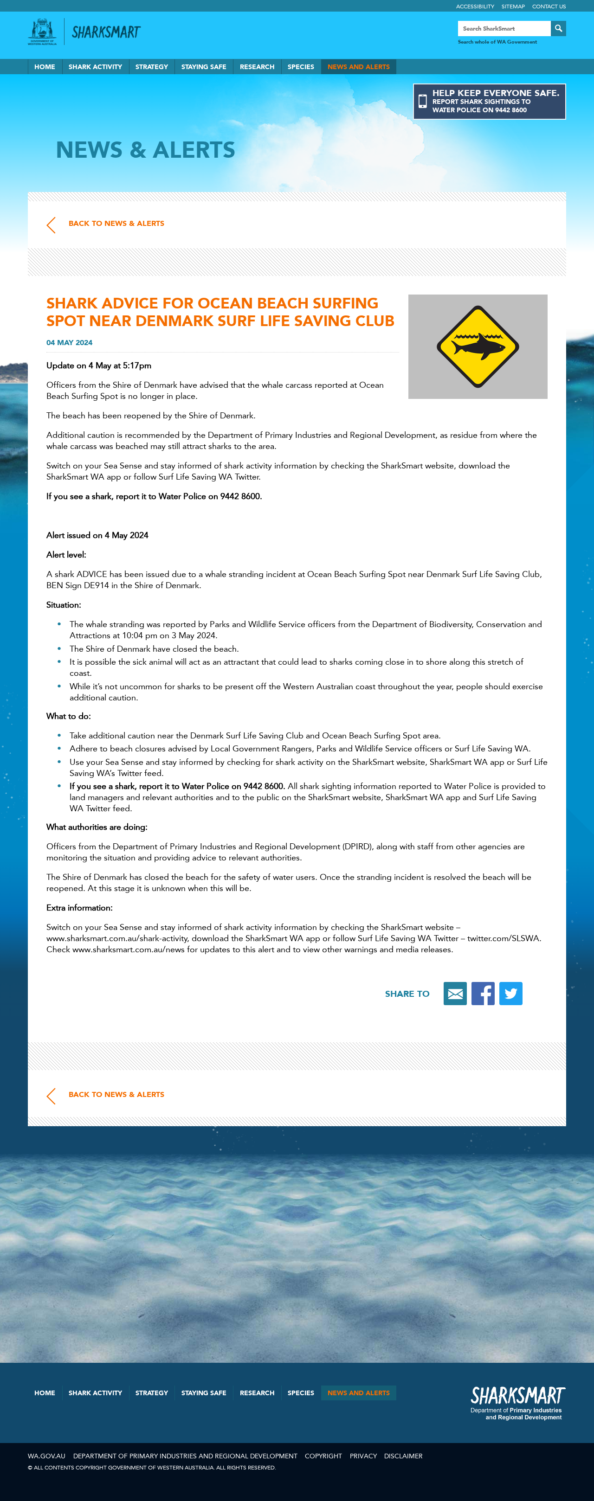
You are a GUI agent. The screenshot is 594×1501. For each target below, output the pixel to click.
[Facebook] (483, 993)
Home (44, 67)
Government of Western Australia (42, 31)
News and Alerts (359, 67)
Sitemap (513, 6)
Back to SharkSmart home (110, 32)
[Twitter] (511, 993)
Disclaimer (403, 1456)
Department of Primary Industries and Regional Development (185, 1456)
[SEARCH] (558, 28)
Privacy (363, 1456)
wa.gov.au (46, 1456)
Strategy (152, 67)
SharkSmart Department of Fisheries (518, 1403)
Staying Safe (203, 67)
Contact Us (549, 6)
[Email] (455, 993)
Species (301, 67)
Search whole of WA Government (497, 42)
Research (257, 67)
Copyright (323, 1456)
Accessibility (475, 6)
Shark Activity (95, 67)
